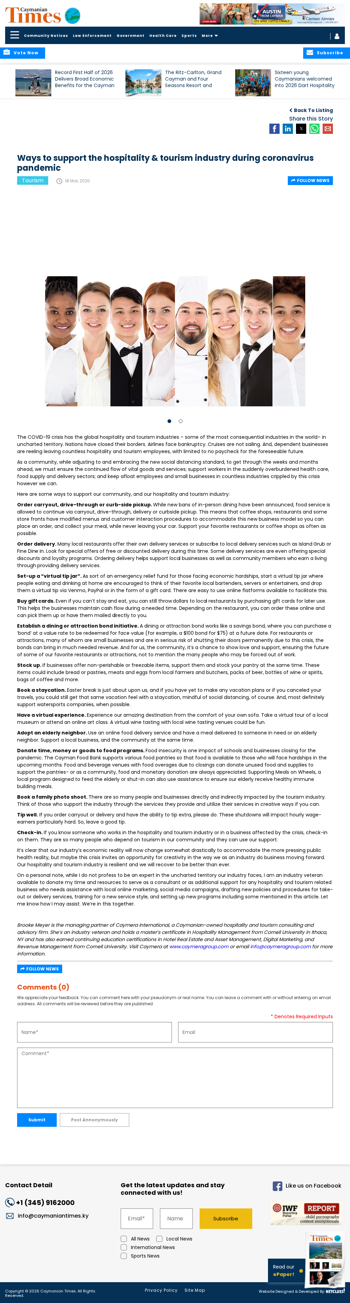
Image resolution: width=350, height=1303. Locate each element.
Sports (189, 35)
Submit (36, 1120)
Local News (179, 1238)
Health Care (163, 35)
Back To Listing (313, 110)
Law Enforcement (92, 35)
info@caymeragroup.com (280, 946)
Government (131, 35)
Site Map (195, 1290)
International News (153, 1247)
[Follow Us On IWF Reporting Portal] (302, 1214)
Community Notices (46, 35)
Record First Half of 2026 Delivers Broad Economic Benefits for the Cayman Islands (85, 82)
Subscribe (225, 1218)
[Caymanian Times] (42, 15)
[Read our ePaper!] (326, 1289)
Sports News (145, 1255)
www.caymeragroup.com (198, 946)
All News (140, 1238)
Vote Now (26, 53)
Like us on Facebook (313, 1186)
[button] (33, 82)
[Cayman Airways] (272, 14)
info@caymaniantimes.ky (53, 1216)
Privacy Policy (161, 1290)
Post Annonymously (94, 1120)
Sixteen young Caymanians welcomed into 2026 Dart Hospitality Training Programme (305, 82)
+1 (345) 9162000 (45, 1202)
